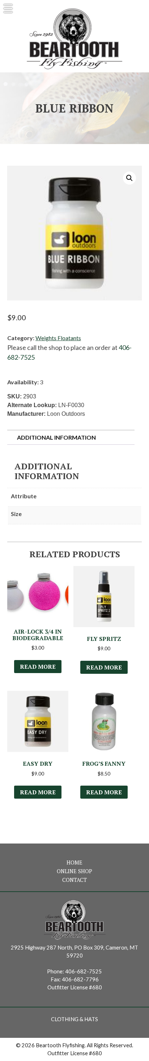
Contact (74, 879)
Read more (38, 667)
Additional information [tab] (56, 437)
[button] (129, 178)
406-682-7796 (80, 979)
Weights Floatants (58, 337)
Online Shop (74, 871)
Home (74, 862)
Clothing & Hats (74, 1019)
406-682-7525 (83, 971)
